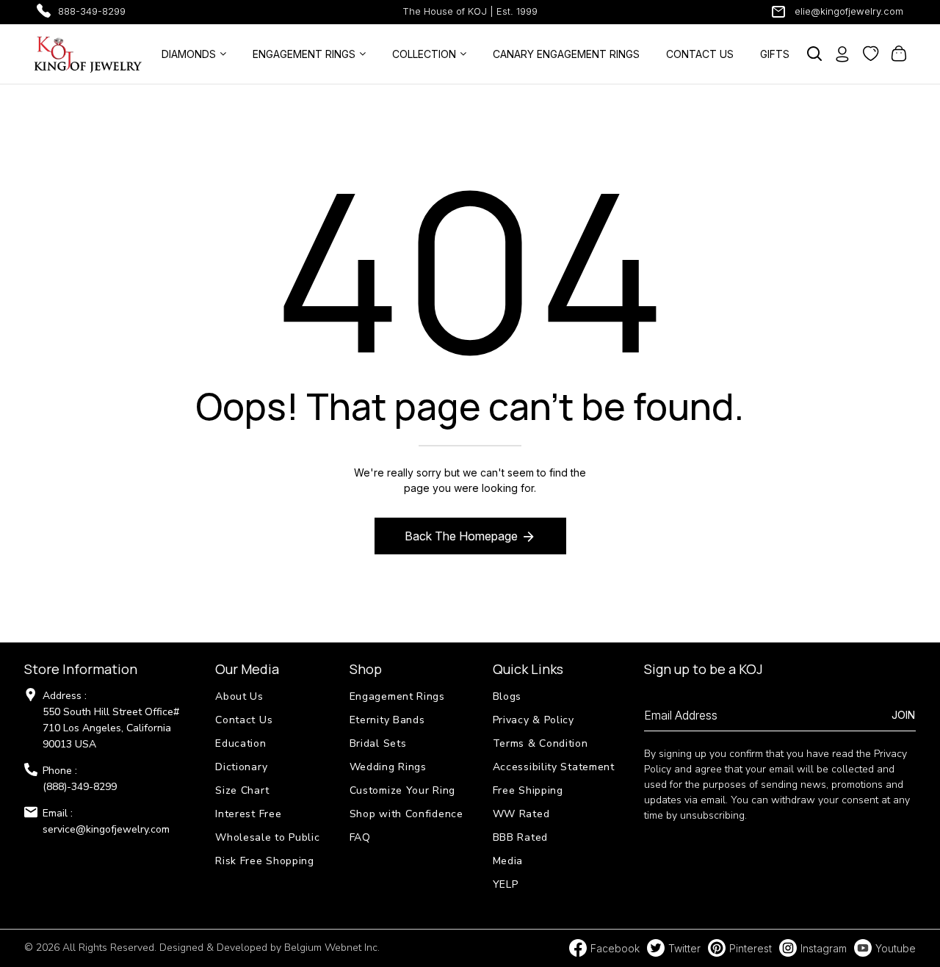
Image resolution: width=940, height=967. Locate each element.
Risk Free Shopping (264, 861)
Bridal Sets (378, 743)
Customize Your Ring (402, 790)
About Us (239, 696)
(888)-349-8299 (80, 787)
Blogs (507, 696)
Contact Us (243, 720)
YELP (505, 884)
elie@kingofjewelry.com (849, 11)
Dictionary (241, 767)
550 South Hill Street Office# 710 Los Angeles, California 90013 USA (111, 728)
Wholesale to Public (267, 837)
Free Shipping (528, 790)
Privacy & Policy (533, 720)
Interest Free (248, 814)
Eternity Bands (387, 720)
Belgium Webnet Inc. (332, 948)
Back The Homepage (461, 536)
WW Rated (521, 814)
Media (508, 861)
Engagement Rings (397, 696)
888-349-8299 (92, 11)
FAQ (360, 837)
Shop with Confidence (406, 814)
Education (240, 743)
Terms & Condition (540, 743)
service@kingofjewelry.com (106, 829)
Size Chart (242, 790)
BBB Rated (520, 837)
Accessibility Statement (554, 767)
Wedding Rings (388, 767)
